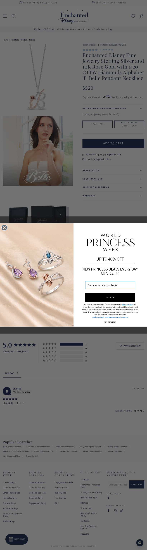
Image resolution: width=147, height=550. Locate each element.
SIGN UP (110, 297)
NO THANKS (110, 322)
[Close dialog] (4, 227)
